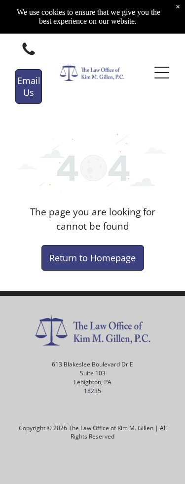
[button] (161, 72)
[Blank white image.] (29, 54)
